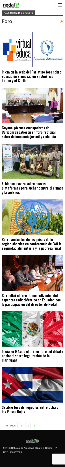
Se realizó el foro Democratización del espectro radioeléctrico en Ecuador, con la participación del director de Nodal (31, 300)
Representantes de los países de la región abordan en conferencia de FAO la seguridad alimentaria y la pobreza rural (32, 244)
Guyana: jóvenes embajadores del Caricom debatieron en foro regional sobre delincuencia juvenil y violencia (29, 132)
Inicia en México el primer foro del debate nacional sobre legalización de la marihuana (32, 355)
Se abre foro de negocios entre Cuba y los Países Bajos (30, 409)
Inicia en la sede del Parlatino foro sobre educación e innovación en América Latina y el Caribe (31, 76)
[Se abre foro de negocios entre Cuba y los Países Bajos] (32, 385)
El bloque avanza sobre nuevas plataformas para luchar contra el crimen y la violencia (32, 188)
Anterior (10, 425)
